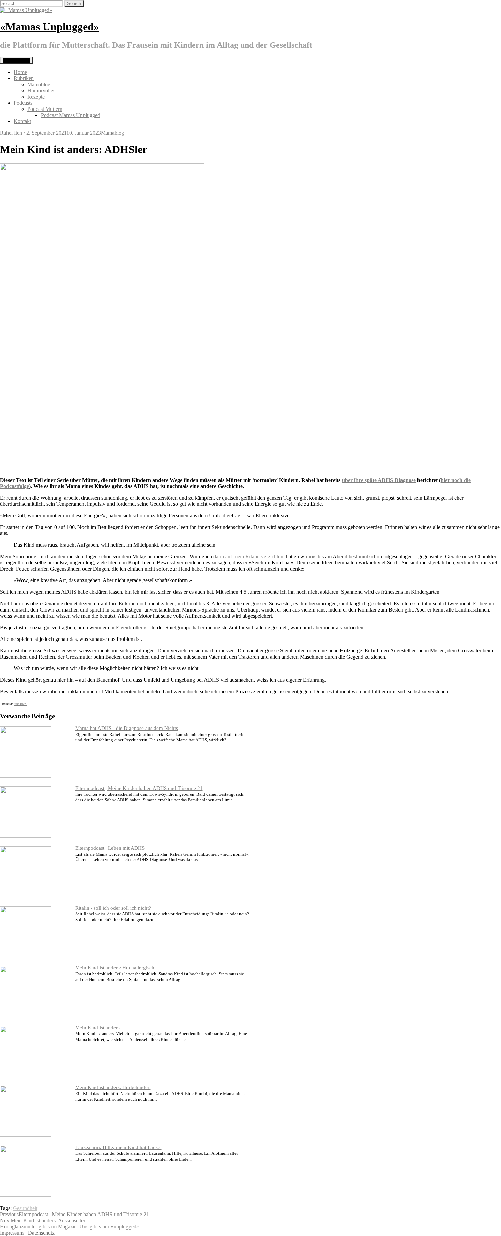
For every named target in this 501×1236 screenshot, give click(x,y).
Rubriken (24, 78)
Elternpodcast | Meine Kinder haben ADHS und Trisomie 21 (139, 788)
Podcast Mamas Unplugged (70, 115)
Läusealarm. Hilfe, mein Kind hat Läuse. (118, 1147)
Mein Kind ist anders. (98, 1027)
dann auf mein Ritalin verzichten (248, 556)
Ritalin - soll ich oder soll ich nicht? (113, 908)
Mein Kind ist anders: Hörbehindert (113, 1087)
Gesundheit (25, 1208)
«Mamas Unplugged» (49, 26)
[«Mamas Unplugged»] (26, 10)
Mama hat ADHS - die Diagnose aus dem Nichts (126, 728)
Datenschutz (41, 1233)
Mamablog (38, 84)
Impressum (12, 1233)
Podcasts (23, 103)
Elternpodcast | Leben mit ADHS (110, 848)
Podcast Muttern (44, 109)
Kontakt (22, 121)
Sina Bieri (20, 704)
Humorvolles (41, 90)
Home (20, 72)
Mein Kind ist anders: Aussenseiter (42, 1220)
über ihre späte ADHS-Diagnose (379, 480)
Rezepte (36, 97)
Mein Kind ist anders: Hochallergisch (114, 967)
